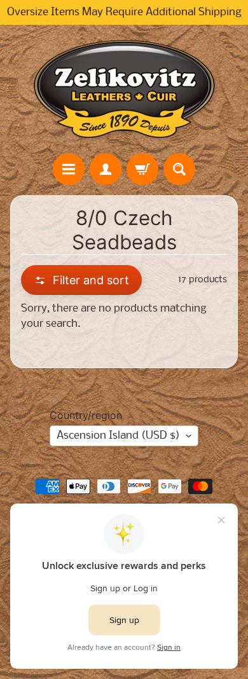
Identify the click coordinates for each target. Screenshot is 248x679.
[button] (81, 280)
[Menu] (69, 169)
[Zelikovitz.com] (124, 89)
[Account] (105, 169)
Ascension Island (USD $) (118, 436)
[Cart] (142, 169)
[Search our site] (179, 169)
